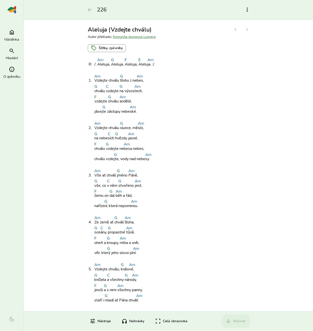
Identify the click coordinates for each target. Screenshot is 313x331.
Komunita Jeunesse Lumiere (134, 36)
